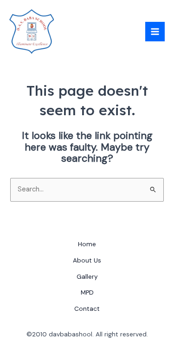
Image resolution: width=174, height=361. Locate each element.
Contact (87, 308)
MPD (87, 292)
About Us (87, 260)
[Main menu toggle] (155, 31)
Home (87, 244)
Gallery (87, 276)
